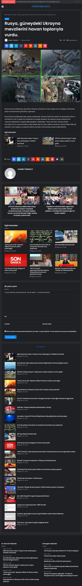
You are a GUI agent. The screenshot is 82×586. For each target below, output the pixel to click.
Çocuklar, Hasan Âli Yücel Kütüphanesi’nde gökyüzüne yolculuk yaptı (42, 416)
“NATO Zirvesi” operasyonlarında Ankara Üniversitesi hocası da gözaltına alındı (39, 271)
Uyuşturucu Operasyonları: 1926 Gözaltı (31, 505)
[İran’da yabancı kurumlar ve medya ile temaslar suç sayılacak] (41, 236)
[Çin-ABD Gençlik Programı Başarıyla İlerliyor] (10, 498)
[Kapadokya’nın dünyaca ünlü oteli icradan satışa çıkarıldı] (10, 392)
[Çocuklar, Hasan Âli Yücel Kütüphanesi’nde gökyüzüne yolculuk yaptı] (10, 419)
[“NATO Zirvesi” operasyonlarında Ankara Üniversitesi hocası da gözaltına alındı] (41, 260)
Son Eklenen (41, 347)
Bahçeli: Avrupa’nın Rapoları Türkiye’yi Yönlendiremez (65, 269)
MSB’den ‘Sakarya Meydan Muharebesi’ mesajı (34, 407)
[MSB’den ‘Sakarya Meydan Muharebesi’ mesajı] (10, 410)
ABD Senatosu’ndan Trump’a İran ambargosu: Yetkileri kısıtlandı (27, 141)
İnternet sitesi (46, 324)
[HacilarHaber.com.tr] (41, 6)
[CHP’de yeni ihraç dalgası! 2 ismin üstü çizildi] (16, 260)
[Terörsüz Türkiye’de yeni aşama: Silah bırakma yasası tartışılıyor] (10, 490)
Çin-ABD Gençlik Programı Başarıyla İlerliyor (33, 496)
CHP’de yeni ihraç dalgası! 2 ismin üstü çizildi (15, 269)
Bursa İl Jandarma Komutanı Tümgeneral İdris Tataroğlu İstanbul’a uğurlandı (45, 398)
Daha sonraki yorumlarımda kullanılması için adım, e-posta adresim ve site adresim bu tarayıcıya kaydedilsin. (41, 331)
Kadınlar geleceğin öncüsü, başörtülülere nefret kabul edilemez (40, 514)
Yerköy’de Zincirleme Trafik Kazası (29, 478)
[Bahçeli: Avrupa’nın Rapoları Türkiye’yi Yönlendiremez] (66, 260)
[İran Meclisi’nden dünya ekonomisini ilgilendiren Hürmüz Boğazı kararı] (10, 365)
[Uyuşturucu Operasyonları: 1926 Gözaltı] (10, 507)
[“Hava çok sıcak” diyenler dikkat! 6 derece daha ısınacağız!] (16, 236)
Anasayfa (9, 14)
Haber (15, 14)
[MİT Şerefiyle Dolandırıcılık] (66, 236)
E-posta (8, 324)
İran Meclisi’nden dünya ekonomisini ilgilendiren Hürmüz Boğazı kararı (42, 363)
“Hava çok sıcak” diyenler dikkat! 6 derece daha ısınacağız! (14, 246)
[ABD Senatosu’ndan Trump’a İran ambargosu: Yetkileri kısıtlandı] (10, 141)
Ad (6, 316)
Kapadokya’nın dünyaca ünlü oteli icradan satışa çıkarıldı (38, 390)
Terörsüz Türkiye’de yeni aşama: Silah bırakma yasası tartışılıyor (40, 487)
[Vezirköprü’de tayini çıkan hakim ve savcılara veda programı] (10, 472)
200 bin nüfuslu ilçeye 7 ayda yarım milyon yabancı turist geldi (35, 1)
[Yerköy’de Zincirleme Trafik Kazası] (10, 481)
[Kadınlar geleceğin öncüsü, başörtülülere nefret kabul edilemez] (10, 516)
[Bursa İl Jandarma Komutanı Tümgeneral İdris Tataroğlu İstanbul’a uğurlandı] (10, 401)
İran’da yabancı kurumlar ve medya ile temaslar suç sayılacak (40, 246)
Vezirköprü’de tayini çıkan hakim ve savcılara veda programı (39, 469)
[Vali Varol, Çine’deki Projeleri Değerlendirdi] (10, 525)
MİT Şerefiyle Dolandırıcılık (64, 245)
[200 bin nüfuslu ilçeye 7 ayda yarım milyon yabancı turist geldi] (48, 141)
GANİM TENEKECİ (13, 40)
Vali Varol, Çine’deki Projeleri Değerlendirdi (32, 523)
